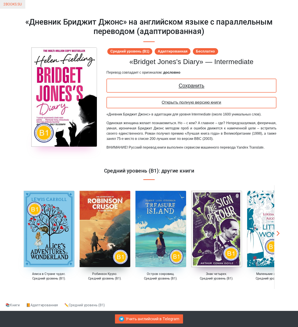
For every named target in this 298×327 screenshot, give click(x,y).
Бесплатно (205, 51)
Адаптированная (172, 51)
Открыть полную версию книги (191, 102)
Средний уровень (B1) (129, 51)
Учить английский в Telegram (152, 319)
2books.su (12, 4)
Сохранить (191, 85)
